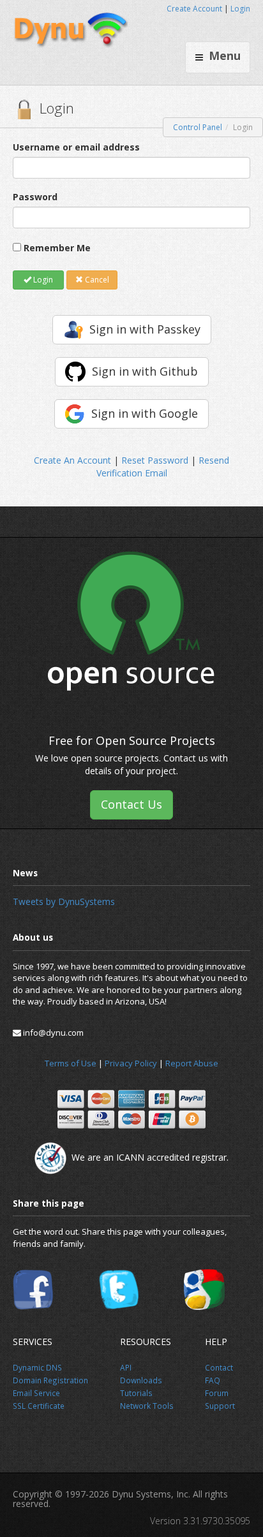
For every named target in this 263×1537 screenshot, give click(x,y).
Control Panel (197, 127)
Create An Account (72, 460)
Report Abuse (191, 1063)
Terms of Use (70, 1063)
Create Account (194, 8)
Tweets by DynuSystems (64, 901)
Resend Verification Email (163, 466)
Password (35, 197)
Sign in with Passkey (144, 329)
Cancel (96, 279)
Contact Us (131, 804)
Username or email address (76, 147)
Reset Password (154, 460)
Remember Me (57, 248)
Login (240, 8)
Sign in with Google (144, 413)
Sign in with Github (145, 371)
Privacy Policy (131, 1063)
